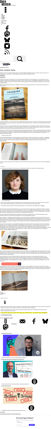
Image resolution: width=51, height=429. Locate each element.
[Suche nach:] (7, 61)
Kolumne (1, 67)
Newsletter (3, 17)
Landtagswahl (3, 20)
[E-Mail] (22, 323)
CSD (2, 21)
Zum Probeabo (5, 65)
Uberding (11, 317)
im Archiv (42, 205)
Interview (3, 359)
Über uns (3, 15)
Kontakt (2, 16)
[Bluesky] (45, 323)
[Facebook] (34, 323)
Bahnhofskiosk (6, 317)
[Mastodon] (5, 329)
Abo (2, 14)
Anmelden (7, 63)
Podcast (2, 18)
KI (1, 24)
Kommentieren (2, 77)
